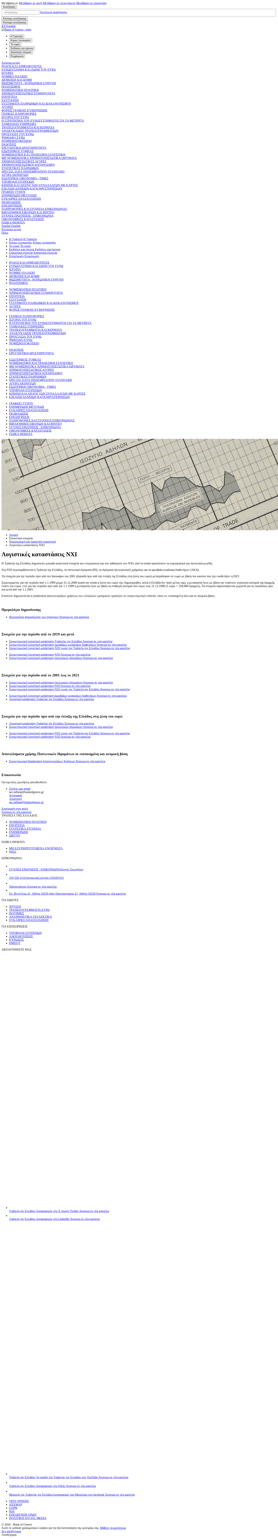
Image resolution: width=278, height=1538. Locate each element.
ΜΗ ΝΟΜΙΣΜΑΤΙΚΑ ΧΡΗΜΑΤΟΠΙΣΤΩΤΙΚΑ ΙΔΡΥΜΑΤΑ (39, 158)
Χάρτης (33, 886)
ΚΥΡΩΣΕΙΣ (16, 939)
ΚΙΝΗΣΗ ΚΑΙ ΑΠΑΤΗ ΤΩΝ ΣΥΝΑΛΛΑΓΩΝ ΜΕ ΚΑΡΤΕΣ (40, 185)
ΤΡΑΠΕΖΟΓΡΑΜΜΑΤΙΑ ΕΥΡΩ (29, 909)
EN (9, 26)
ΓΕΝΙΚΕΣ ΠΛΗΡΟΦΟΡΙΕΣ (19, 113)
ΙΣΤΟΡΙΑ (7, 73)
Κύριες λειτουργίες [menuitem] (21, 40)
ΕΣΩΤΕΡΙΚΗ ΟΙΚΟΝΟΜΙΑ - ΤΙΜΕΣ (25, 178)
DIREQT (14, 943)
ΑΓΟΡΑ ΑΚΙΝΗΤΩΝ (15, 175)
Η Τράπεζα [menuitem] (17, 36)
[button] (53, 12)
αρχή (30, 3)
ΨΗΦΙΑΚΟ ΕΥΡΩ (13, 137)
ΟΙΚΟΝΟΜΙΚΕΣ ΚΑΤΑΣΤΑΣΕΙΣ (23, 219)
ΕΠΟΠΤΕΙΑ (9, 96)
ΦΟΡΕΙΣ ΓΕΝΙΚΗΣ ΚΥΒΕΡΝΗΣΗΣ (24, 110)
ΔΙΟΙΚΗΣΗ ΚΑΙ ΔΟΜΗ (17, 79)
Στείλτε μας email (19, 788)
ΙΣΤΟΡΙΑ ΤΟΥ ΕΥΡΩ (15, 117)
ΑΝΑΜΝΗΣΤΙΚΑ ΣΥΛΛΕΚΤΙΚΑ (30, 916)
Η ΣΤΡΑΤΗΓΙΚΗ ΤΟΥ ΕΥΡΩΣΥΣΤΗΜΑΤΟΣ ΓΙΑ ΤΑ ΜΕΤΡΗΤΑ (43, 120)
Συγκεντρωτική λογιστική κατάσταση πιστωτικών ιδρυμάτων (61, 658)
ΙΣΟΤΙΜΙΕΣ (16, 913)
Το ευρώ (14, 246)
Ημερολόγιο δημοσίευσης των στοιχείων (49, 617)
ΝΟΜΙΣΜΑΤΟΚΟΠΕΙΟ (17, 141)
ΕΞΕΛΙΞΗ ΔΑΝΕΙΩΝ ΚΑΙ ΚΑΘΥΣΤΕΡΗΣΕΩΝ (32, 188)
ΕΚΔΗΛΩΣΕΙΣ (11, 202)
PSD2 (12, 851)
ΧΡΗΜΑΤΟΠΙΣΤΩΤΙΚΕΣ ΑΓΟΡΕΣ (24, 161)
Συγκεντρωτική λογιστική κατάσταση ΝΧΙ (49, 654)
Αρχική (13, 534)
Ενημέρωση (16, 256)
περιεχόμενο (59, 3)
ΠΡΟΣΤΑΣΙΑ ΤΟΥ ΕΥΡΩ (18, 134)
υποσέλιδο (91, 3)
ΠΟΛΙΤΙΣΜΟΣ (11, 86)
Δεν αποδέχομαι (11, 1531)
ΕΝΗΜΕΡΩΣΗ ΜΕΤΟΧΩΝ (19, 195)
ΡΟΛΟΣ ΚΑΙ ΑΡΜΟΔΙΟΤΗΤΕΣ (22, 66)
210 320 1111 (36, 877)
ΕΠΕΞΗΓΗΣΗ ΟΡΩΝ (22, 1514)
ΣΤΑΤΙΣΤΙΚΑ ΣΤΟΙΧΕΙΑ (25, 828)
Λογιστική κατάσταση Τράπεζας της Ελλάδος (51, 699)
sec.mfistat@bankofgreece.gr (26, 802)
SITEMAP (15, 1504)
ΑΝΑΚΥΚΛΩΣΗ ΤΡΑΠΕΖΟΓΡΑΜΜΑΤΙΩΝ (30, 130)
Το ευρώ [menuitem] (15, 44)
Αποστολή (15, 798)
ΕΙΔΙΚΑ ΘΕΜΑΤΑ (13, 222)
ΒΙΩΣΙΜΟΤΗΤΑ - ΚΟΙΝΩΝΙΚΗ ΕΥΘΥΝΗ (29, 83)
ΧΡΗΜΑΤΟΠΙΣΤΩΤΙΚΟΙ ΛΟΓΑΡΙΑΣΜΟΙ (28, 164)
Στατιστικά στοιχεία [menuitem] (21, 52)
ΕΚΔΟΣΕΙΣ (9, 144)
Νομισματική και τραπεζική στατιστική (32, 541)
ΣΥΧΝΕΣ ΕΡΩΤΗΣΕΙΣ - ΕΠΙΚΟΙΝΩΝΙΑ (28, 215)
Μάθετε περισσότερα (113, 1528)
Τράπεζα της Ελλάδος (59, 1211)
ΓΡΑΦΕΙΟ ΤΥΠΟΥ (14, 192)
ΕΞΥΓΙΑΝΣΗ (10, 100)
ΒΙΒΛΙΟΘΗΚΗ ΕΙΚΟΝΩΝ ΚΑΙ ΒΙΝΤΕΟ (28, 212)
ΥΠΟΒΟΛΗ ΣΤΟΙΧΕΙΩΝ (18, 181)
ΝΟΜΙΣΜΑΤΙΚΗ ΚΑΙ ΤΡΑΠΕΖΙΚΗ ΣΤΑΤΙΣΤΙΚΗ (33, 154)
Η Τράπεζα (16, 239)
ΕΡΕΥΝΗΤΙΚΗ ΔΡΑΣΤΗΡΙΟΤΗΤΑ (24, 147)
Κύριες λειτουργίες (20, 242)
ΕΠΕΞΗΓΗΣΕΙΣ (12, 205)
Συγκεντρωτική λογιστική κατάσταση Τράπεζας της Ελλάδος (60, 641)
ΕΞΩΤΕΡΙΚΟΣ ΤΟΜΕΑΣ (17, 151)
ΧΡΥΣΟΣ (15, 906)
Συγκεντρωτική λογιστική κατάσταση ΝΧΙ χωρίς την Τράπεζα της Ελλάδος (69, 648)
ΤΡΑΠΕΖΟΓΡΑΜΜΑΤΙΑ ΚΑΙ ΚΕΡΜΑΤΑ (28, 127)
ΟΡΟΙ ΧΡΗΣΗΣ (19, 1501)
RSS (12, 1511)
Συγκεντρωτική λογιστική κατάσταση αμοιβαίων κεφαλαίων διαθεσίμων (68, 644)
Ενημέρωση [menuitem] (17, 56)
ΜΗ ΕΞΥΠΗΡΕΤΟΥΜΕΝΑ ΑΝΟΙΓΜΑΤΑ (36, 848)
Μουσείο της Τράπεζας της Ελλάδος (72, 1494)
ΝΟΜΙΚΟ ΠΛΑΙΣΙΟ (14, 76)
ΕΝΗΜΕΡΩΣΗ (18, 832)
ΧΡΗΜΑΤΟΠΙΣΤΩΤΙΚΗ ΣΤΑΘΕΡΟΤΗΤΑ (28, 93)
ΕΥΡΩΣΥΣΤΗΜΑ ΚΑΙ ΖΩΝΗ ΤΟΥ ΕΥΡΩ (29, 69)
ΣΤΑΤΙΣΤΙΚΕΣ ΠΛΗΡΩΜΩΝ (20, 168)
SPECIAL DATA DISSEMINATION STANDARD (33, 171)
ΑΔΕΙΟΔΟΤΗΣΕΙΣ (21, 936)
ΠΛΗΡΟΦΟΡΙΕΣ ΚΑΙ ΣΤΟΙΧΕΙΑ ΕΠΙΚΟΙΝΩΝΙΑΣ (34, 209)
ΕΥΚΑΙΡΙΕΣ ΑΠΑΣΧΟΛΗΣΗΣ (21, 198)
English (11, 226)
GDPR (13, 1507)
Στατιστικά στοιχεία (21, 252)
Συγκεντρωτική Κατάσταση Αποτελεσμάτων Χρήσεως (57, 761)
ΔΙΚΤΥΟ (14, 835)
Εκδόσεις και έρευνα (21, 249)
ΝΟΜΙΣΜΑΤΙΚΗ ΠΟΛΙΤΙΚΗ (20, 90)
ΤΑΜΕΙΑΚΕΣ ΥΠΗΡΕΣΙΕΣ (19, 124)
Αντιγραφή (15, 795)
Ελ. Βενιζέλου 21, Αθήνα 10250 (67, 893)
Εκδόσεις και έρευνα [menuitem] (22, 48)
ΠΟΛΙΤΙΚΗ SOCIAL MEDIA (28, 1518)
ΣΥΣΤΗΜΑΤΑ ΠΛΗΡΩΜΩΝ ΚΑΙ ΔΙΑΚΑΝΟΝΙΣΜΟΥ (36, 103)
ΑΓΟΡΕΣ (7, 107)
